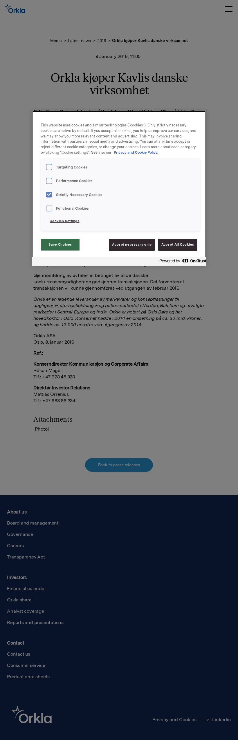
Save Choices (60, 244)
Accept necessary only (132, 244)
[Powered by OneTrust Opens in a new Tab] (181, 262)
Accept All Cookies (177, 244)
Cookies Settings (64, 221)
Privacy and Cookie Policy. (136, 152)
